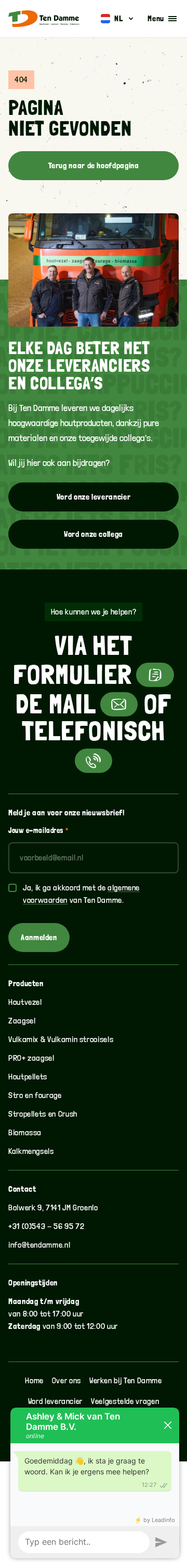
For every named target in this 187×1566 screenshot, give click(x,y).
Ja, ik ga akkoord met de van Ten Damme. (81, 894)
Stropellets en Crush (42, 1114)
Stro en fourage (35, 1095)
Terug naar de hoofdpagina (93, 165)
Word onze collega (93, 534)
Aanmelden (39, 937)
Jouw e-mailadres (38, 830)
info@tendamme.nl (39, 1245)
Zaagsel (21, 1021)
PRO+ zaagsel (31, 1058)
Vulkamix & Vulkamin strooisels (60, 1039)
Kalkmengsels (31, 1151)
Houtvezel (25, 1002)
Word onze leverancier (93, 497)
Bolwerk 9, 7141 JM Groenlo (53, 1207)
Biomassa (25, 1132)
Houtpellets (27, 1076)
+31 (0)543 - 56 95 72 (46, 1226)
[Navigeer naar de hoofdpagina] (43, 18)
